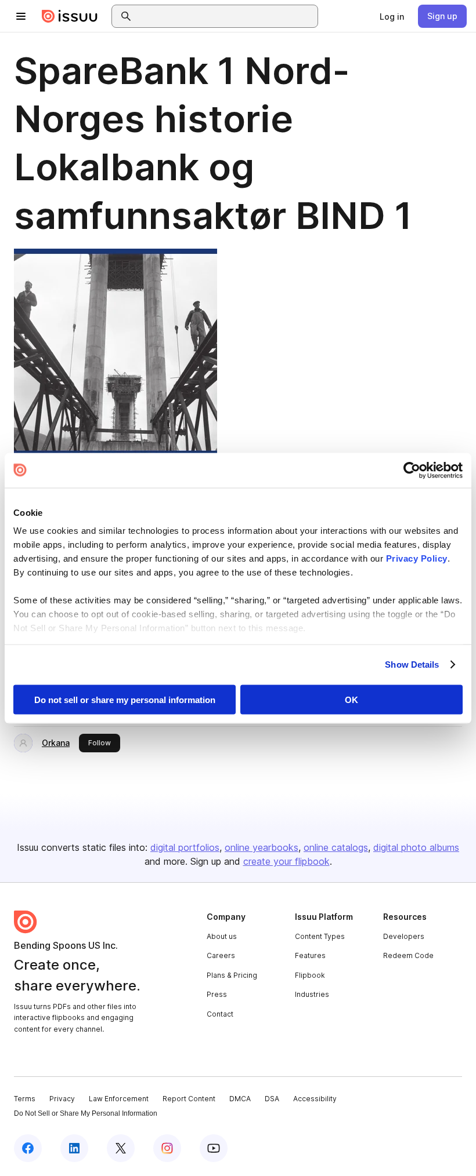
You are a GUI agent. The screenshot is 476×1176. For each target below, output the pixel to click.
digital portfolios (184, 847)
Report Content (189, 1098)
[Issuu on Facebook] (28, 1148)
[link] (391, 16)
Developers (403, 936)
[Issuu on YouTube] (214, 1148)
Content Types (320, 936)
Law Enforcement (119, 1098)
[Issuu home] (69, 16)
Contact (220, 1014)
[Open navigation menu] (21, 16)
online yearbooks (261, 847)
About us (222, 936)
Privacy (62, 1098)
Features (310, 955)
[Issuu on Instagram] (167, 1148)
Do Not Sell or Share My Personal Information (85, 1113)
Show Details (412, 664)
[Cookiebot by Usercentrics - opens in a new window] (412, 470)
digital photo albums (416, 847)
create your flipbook (286, 861)
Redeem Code (408, 955)
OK (351, 699)
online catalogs (336, 847)
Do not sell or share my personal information (124, 699)
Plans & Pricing (232, 975)
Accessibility (315, 1098)
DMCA (240, 1098)
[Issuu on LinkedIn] (74, 1148)
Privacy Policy (417, 558)
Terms (24, 1098)
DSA (272, 1098)
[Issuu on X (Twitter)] (121, 1148)
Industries (312, 994)
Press (217, 994)
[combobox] (225, 16)
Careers (221, 955)
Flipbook (310, 975)
